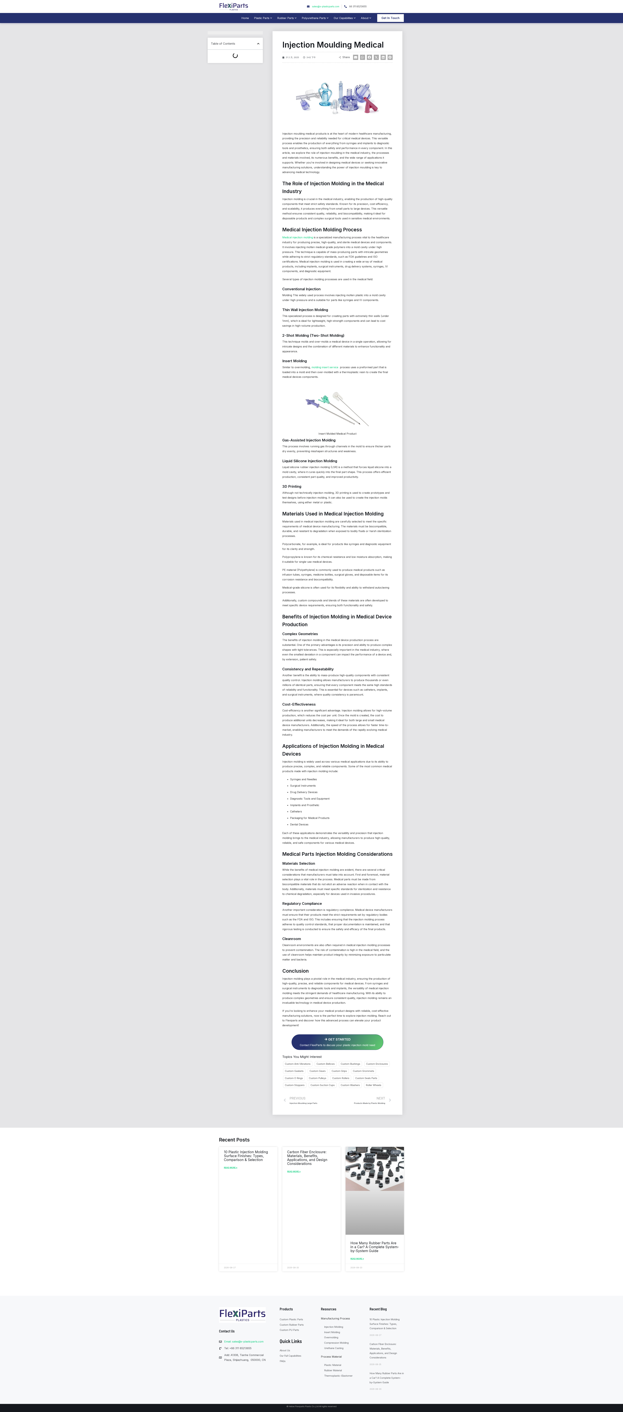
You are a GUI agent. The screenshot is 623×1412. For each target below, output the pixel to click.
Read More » (230, 1167)
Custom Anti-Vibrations (298, 1063)
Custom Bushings (350, 1063)
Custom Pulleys (317, 1078)
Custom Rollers (340, 1078)
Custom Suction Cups (323, 1085)
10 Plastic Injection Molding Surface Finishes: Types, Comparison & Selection (246, 1156)
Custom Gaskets (294, 1071)
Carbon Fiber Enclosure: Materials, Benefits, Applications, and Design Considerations (307, 1158)
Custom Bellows (326, 1063)
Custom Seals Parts (366, 1078)
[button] (258, 43)
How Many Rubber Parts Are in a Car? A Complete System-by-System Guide (374, 1247)
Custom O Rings (294, 1078)
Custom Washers (350, 1085)
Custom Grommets (363, 1071)
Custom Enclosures (377, 1063)
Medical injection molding (297, 237)
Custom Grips (339, 1071)
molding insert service (325, 367)
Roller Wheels (373, 1085)
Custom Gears (318, 1071)
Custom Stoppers (295, 1085)
